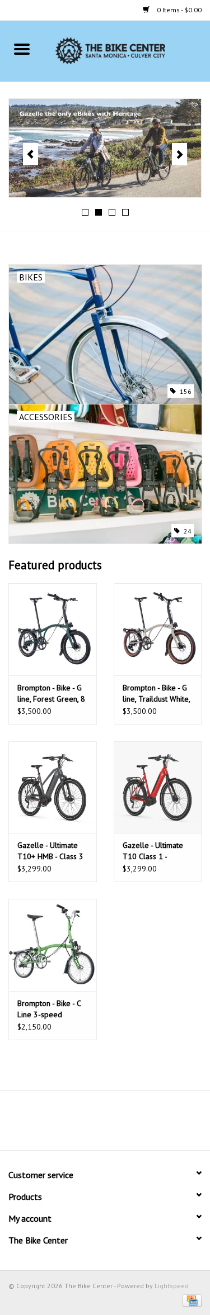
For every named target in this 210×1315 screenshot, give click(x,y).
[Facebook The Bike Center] (75, 1124)
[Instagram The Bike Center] (135, 1124)
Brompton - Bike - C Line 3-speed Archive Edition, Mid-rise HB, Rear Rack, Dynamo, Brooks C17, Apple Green (52, 1009)
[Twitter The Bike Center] (95, 1124)
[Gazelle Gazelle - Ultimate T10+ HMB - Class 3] (52, 787)
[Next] (179, 154)
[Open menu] (22, 48)
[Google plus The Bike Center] (115, 1124)
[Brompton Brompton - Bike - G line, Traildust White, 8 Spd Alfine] (158, 629)
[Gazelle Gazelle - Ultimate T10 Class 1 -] (158, 787)
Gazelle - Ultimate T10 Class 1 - (153, 850)
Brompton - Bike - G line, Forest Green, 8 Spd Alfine (51, 693)
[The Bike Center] (127, 50)
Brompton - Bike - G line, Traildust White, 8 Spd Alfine (156, 693)
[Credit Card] (190, 1299)
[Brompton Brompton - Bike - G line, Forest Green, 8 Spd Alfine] (52, 629)
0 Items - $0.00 (178, 10)
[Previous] (30, 154)
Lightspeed (172, 1285)
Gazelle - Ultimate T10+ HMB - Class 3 (50, 850)
